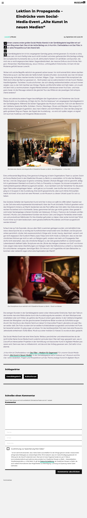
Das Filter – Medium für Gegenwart (43, 353)
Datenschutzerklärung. (47, 461)
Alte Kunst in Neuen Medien (21, 355)
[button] (5, 43)
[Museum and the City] (79, 2)
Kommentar (10, 402)
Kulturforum (30, 376)
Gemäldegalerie (13, 376)
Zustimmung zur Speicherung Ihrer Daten (28, 449)
